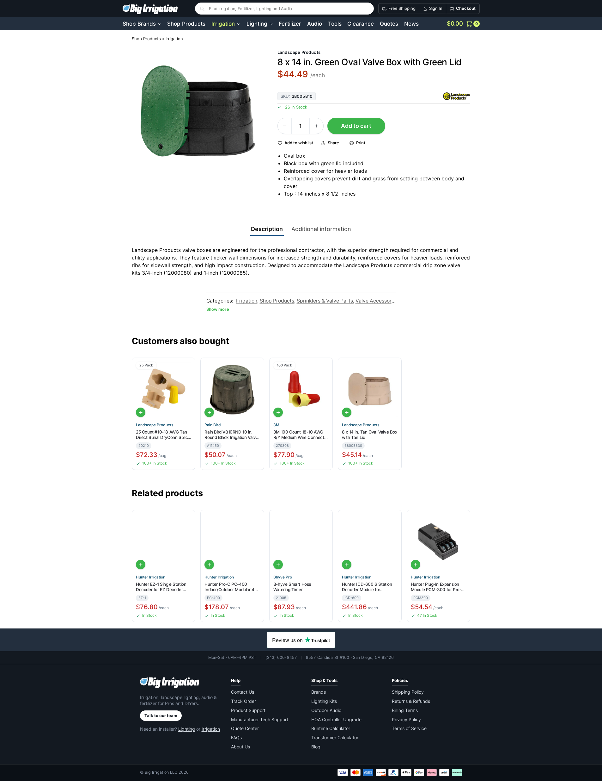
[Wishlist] (187, 367)
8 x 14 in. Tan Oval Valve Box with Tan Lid (369, 434)
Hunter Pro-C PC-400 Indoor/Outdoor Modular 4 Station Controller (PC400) (230, 587)
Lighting (186, 729)
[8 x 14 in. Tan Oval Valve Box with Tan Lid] (369, 389)
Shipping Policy (408, 692)
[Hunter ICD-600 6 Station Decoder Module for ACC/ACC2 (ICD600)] (369, 541)
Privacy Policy (406, 719)
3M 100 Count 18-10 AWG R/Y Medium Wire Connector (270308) (300, 434)
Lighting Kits (324, 701)
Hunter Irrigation (150, 577)
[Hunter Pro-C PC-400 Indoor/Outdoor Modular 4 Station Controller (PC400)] (232, 541)
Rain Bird (212, 425)
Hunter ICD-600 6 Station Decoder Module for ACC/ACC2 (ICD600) (367, 587)
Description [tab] (267, 229)
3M (276, 425)
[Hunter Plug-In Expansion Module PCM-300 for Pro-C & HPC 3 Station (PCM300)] (438, 541)
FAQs (236, 737)
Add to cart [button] (140, 412)
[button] (463, 23)
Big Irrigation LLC (161, 772)
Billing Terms (405, 710)
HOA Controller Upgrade (336, 719)
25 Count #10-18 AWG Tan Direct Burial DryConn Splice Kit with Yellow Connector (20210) (163, 434)
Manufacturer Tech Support (259, 719)
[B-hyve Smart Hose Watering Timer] (301, 541)
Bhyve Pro (282, 577)
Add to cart (356, 125)
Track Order (243, 701)
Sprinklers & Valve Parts (325, 301)
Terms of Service (409, 728)
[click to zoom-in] (199, 115)
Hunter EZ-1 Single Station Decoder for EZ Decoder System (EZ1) (161, 587)
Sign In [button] (435, 8)
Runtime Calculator (330, 728)
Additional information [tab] (321, 229)
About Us (240, 746)
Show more (217, 309)
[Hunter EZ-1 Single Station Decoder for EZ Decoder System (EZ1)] (163, 541)
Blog (315, 746)
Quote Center (245, 728)
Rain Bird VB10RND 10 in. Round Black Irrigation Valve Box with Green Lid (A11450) (231, 434)
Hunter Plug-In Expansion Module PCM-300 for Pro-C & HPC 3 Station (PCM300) (437, 587)
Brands (318, 692)
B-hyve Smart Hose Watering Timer (292, 587)
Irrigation (174, 38)
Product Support (248, 710)
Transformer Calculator (334, 737)
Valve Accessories (377, 301)
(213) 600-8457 (281, 657)
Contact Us (242, 692)
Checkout (466, 8)
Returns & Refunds (411, 701)
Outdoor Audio (326, 710)
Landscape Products (299, 52)
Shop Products (146, 38)
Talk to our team (160, 715)
